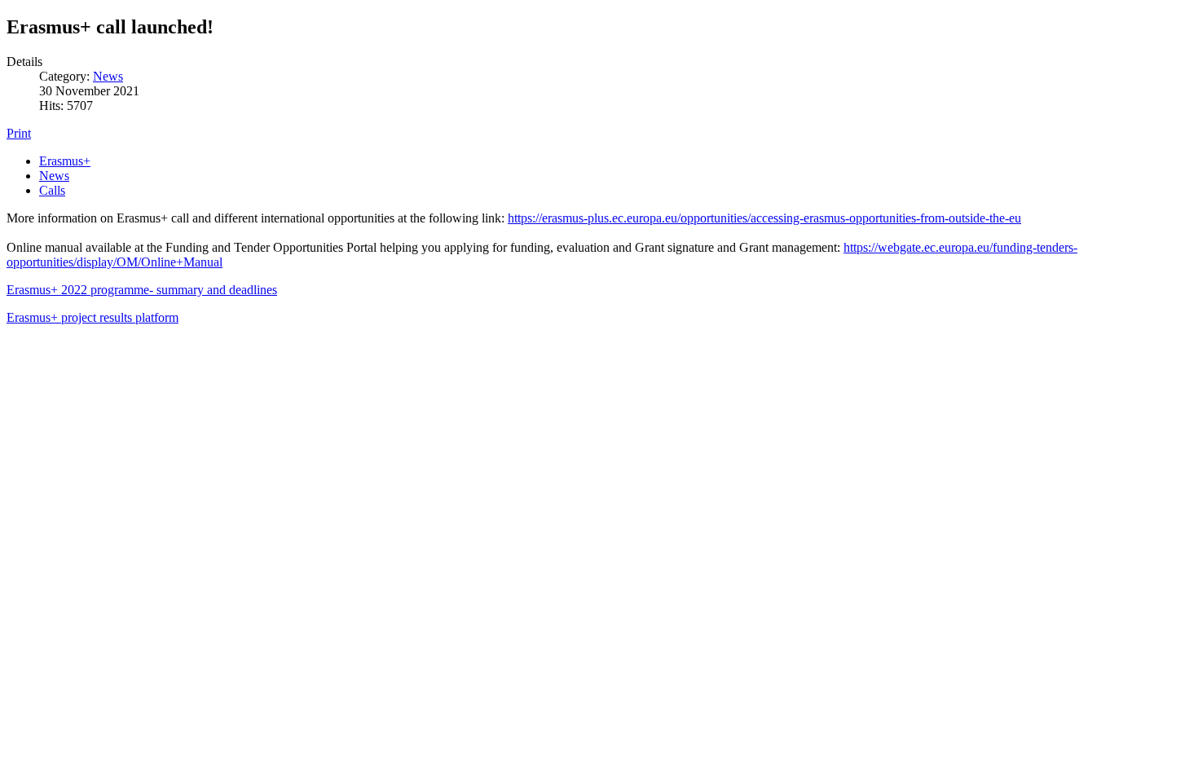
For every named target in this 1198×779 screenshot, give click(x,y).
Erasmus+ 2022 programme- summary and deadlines (142, 290)
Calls (52, 190)
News (108, 76)
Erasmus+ (64, 161)
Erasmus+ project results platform (92, 317)
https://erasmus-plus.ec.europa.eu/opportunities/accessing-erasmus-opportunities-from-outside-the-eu (764, 218)
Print (19, 133)
